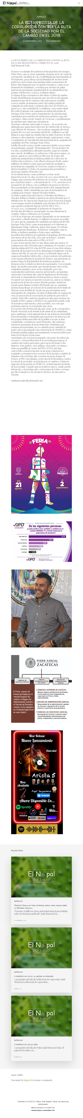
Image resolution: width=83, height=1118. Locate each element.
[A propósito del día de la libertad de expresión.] (41, 960)
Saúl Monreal (41, 17)
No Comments (53, 40)
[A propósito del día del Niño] (41, 1028)
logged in (28, 1080)
